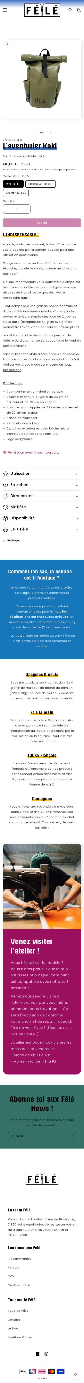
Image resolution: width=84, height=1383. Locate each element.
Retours (13, 1267)
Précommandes (19, 1259)
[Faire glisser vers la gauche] (33, 132)
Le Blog (13, 1328)
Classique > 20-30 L (40, 183)
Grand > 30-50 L (16, 192)
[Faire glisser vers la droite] (50, 132)
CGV (11, 1276)
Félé (45, 1378)
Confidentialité (19, 1285)
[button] (5, 10)
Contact (14, 1320)
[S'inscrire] (71, 1136)
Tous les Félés (18, 1311)
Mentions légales (20, 1337)
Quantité (8, 201)
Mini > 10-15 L (13, 183)
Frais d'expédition (31, 169)
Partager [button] (13, 540)
